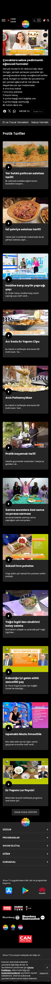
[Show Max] (20, 927)
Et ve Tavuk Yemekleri (16, 122)
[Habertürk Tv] (18, 908)
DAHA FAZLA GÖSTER (25, 812)
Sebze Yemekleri (41, 122)
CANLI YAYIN (12, 20)
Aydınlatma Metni (10, 973)
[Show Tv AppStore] (9, 890)
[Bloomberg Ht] (11, 917)
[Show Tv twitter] (9, 111)
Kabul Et (44, 973)
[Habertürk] (7, 908)
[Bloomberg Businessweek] (33, 917)
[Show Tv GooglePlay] (25, 890)
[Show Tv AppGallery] (42, 890)
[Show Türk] (13, 927)
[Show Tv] (25, 24)
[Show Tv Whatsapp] (14, 111)
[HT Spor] (28, 908)
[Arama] (48, 20)
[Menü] (3, 20)
